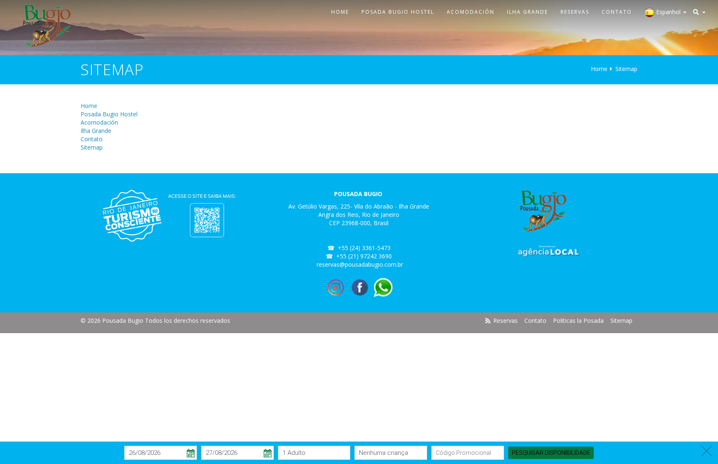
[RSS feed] (488, 320)
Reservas (575, 11)
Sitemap (92, 147)
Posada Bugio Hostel (397, 11)
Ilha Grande (527, 11)
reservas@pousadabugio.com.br (360, 264)
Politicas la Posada (578, 320)
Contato (617, 11)
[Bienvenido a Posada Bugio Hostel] (45, 26)
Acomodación (470, 11)
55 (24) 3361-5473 (366, 248)
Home (340, 11)
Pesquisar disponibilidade (551, 452)
